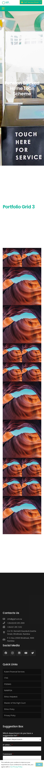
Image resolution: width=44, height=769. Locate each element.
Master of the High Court (15, 703)
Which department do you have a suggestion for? (18, 734)
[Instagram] (12, 653)
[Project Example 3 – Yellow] (22, 439)
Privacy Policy (9, 715)
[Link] (6, 2)
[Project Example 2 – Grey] (12, 486)
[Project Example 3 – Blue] (22, 400)
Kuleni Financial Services (14, 671)
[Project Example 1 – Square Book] (31, 257)
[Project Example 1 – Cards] (12, 352)
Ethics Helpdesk (10, 696)
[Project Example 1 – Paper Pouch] (22, 324)
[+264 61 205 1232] (5, 627)
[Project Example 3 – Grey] (31, 371)
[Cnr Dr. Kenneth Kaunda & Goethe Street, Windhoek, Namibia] (5, 632)
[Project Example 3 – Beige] (12, 371)
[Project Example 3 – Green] (31, 352)
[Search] (17, 3)
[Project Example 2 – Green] (31, 467)
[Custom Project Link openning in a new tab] (22, 515)
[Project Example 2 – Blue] (31, 486)
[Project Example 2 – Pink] (12, 467)
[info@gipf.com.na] (5, 619)
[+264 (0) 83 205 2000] (5, 623)
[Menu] (3, 8)
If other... (8, 745)
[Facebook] (6, 653)
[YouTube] (26, 653)
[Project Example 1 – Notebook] (22, 286)
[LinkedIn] (19, 653)
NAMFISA (8, 690)
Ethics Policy (9, 709)
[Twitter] (33, 653)
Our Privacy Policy (16, 767)
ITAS (6, 678)
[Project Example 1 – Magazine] (12, 257)
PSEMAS (7, 684)
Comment (8, 754)
